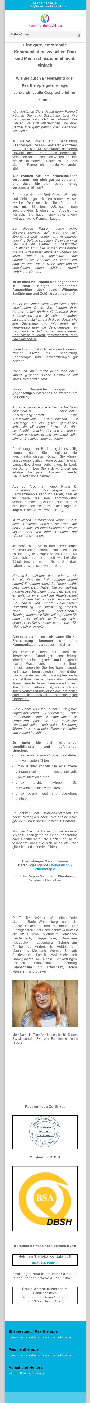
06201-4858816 (45, 3)
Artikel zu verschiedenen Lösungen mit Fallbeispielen (41, 1337)
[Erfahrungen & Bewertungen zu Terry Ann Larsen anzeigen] (45, 1096)
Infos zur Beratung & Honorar (26, 1373)
